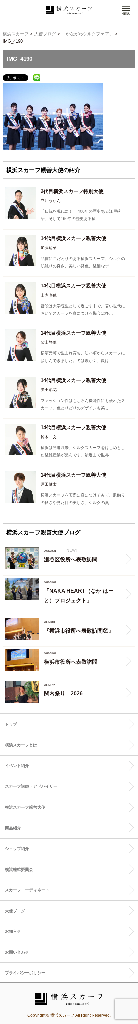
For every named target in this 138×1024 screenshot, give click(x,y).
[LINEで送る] (36, 77)
